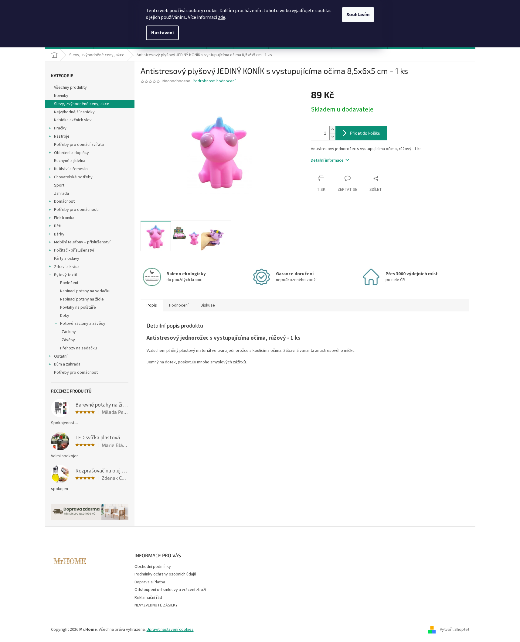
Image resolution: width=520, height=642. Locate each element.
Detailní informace (327, 160)
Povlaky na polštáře (78, 307)
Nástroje (62, 136)
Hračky (60, 128)
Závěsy (68, 340)
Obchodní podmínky (152, 567)
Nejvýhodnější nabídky (74, 112)
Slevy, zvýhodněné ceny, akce (81, 104)
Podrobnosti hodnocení (214, 81)
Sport (59, 185)
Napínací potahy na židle (82, 299)
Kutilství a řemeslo (71, 169)
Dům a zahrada (67, 364)
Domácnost (64, 201)
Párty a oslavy (66, 259)
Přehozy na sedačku (78, 348)
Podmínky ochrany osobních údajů (165, 574)
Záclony (69, 332)
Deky (64, 316)
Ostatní (60, 356)
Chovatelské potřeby (73, 177)
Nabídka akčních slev (73, 120)
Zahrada (61, 194)
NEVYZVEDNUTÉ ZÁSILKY (156, 605)
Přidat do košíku (365, 133)
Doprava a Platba (149, 582)
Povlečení (69, 283)
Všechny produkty (70, 87)
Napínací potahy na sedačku (85, 291)
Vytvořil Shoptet (454, 630)
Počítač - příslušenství (74, 250)
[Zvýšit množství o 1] (332, 129)
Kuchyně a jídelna (69, 161)
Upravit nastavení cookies (170, 630)
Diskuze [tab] (208, 305)
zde (221, 17)
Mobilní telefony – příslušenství (82, 242)
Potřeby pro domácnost (76, 372)
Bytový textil (65, 275)
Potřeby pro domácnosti (76, 210)
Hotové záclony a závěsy (82, 324)
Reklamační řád (148, 598)
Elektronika (64, 218)
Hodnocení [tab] (179, 305)
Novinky (61, 96)
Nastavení (162, 32)
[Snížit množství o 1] (332, 136)
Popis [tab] (152, 305)
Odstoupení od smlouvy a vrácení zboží (170, 590)
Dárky (59, 234)
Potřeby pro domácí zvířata (79, 145)
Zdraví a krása (67, 267)
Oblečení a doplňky (71, 153)
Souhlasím (358, 14)
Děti (57, 226)
